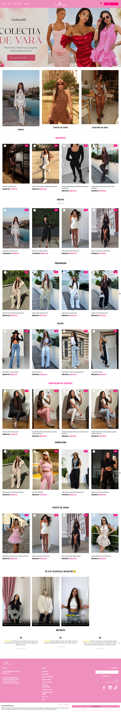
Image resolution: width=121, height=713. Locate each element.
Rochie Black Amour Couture (39, 251)
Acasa (4, 4)
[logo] (60, 4)
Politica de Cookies (47, 689)
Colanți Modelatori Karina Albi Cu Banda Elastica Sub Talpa (75, 432)
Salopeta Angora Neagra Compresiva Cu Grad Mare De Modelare (75, 187)
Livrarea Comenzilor (47, 676)
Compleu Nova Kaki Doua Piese (40, 313)
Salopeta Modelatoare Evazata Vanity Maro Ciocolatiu (102, 187)
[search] (105, 3)
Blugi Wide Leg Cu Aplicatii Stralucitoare (72, 372)
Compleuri (26, 4)
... (32, 4)
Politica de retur (46, 679)
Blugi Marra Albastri (97, 372)
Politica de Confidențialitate (63, 704)
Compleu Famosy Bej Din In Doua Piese (101, 556)
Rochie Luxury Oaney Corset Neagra (100, 251)
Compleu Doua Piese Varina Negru (100, 492)
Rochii (10, 4)
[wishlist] (5, 146)
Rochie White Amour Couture (10, 251)
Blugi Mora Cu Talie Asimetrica (10, 372)
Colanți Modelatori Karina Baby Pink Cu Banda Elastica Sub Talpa (44, 432)
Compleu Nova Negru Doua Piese (99, 313)
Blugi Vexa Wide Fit (37, 372)
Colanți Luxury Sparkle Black (10, 432)
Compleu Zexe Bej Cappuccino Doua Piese (13, 313)
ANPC (43, 699)
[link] (60, 37)
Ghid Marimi (45, 674)
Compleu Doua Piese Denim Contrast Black (73, 492)
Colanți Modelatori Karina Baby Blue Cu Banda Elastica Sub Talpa (103, 432)
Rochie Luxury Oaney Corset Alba (70, 251)
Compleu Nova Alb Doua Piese (69, 313)
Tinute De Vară (17, 4)
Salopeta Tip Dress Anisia (9, 186)
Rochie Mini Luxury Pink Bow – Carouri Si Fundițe (15, 556)
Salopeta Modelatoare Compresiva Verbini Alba (44, 186)
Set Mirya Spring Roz (37, 492)
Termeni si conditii (47, 682)
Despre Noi (45, 671)
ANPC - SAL (45, 697)
